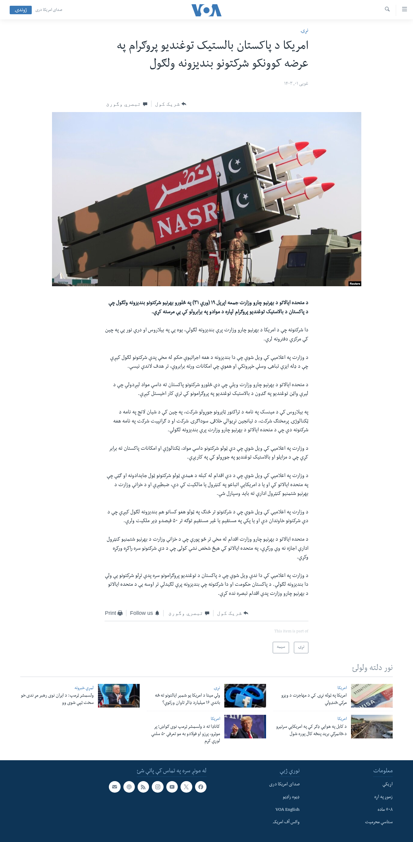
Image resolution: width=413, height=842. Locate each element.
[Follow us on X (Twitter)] (186, 787)
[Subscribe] (114, 787)
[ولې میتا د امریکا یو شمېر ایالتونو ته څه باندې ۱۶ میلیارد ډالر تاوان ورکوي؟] (245, 696)
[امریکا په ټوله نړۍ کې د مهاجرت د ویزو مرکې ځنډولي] (372, 696)
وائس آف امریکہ (286, 822)
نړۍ (304, 31)
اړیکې (387, 784)
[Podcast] (129, 787)
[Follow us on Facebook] (201, 787)
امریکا (342, 688)
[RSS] (143, 787)
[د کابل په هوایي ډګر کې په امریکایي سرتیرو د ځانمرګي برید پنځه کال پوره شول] (372, 726)
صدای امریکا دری (48, 10)
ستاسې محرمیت (379, 822)
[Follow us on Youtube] (172, 787)
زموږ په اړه (383, 797)
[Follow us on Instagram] (157, 787)
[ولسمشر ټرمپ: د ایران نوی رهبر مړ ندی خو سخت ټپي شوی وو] (119, 696)
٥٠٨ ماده (385, 810)
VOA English (287, 810)
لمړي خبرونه (84, 688)
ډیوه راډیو (291, 797)
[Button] (170, 103)
